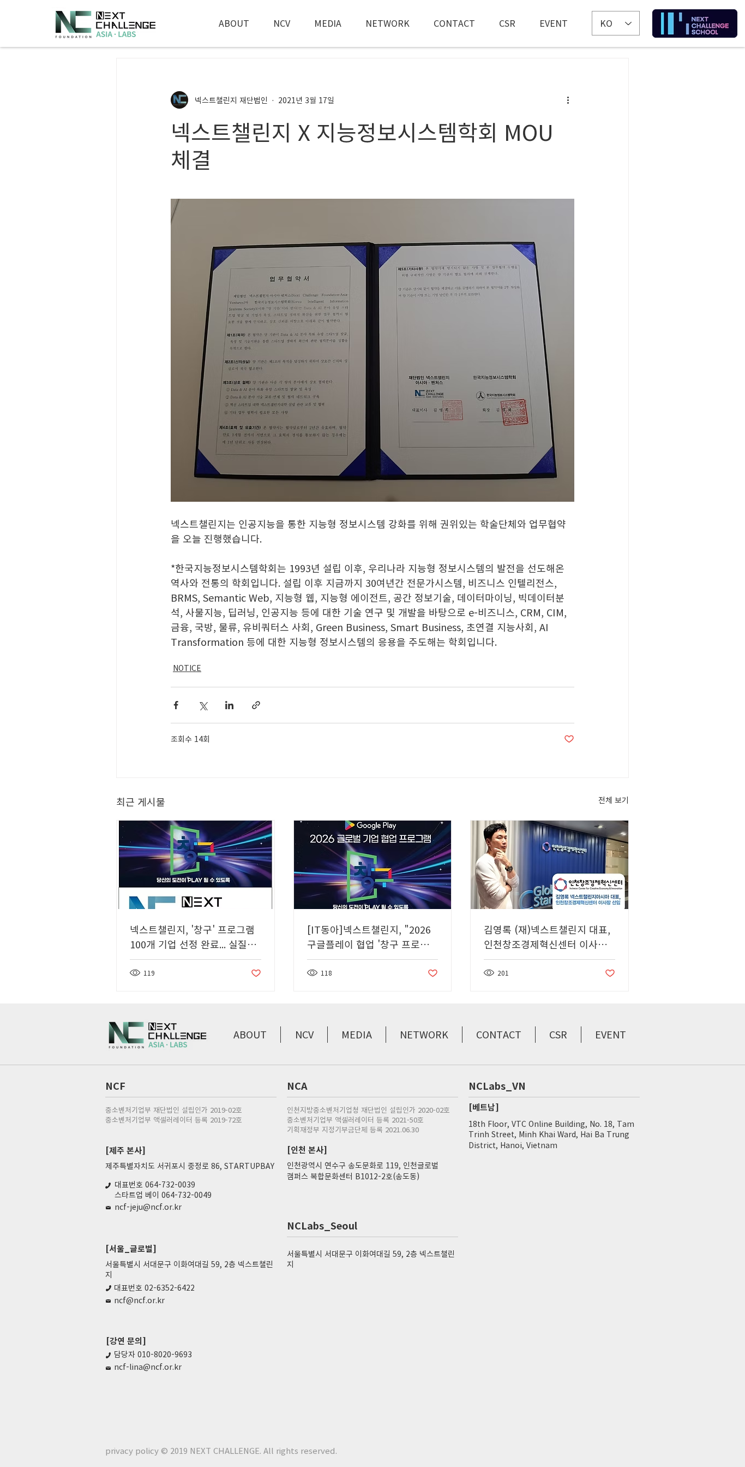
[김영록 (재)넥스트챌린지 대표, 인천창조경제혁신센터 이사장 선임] (549, 865)
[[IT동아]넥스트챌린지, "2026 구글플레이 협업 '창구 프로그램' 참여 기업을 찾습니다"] (373, 865)
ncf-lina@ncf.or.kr (148, 1366)
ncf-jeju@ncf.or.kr (148, 1206)
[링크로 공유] (256, 705)
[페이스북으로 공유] (176, 705)
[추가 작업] (567, 99)
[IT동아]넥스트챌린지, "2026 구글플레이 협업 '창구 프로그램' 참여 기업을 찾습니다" (369, 937)
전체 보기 (613, 799)
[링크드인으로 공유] (229, 705)
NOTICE (187, 667)
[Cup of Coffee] (694, 23)
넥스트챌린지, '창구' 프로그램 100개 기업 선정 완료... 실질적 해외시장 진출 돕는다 (193, 937)
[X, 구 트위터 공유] (202, 705)
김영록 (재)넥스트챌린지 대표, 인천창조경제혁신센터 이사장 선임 (547, 937)
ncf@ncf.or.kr (139, 1299)
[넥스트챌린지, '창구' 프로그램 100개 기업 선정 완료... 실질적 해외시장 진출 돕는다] (195, 865)
